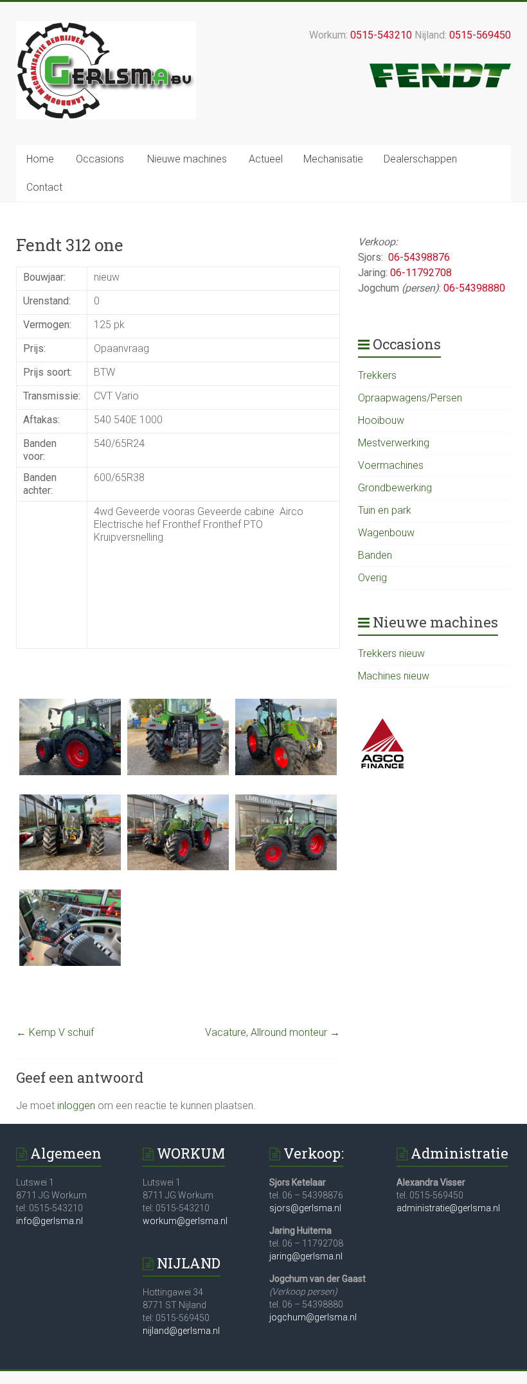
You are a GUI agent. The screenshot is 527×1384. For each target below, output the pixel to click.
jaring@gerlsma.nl (306, 1256)
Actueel (266, 159)
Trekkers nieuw (391, 653)
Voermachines (391, 465)
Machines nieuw (393, 676)
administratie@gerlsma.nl (448, 1208)
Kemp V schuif (55, 1032)
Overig (372, 578)
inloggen (76, 1105)
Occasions (100, 159)
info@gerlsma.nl (49, 1221)
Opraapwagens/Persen (410, 398)
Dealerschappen (420, 159)
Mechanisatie (333, 159)
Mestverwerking (393, 443)
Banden (375, 555)
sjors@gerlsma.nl (305, 1208)
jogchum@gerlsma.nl (313, 1317)
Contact (44, 187)
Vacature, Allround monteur (272, 1032)
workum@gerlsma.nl (185, 1221)
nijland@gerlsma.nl (181, 1331)
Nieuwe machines (187, 159)
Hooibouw (381, 420)
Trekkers (377, 375)
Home (40, 159)
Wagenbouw (386, 533)
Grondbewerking (395, 488)
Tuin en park (384, 510)
